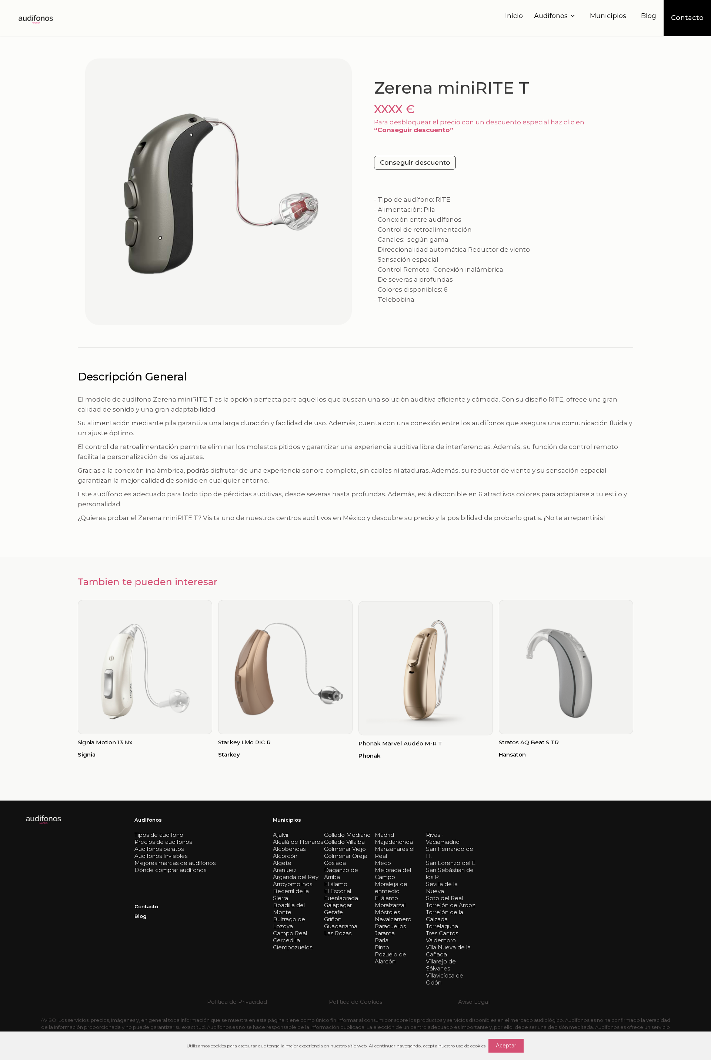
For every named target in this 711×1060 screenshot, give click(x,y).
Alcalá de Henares (298, 841)
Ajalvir (281, 834)
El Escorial (337, 891)
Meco (383, 862)
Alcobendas (289, 848)
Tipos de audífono (158, 834)
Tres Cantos (442, 933)
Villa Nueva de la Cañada (448, 951)
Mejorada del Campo (393, 873)
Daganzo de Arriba (341, 873)
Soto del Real (444, 898)
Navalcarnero (393, 919)
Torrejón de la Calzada (444, 916)
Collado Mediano (347, 834)
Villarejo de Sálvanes (441, 965)
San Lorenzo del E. (451, 862)
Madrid (384, 834)
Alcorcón (285, 855)
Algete (282, 862)
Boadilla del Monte (289, 909)
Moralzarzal (390, 905)
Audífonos (148, 820)
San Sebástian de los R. (450, 873)
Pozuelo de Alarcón (390, 958)
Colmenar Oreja (345, 855)
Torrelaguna (442, 926)
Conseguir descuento (415, 162)
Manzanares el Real (394, 852)
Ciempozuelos (292, 947)
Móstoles (387, 912)
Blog (648, 16)
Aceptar (506, 1045)
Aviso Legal (474, 1001)
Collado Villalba (344, 841)
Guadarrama (340, 926)
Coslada (335, 862)
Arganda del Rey (295, 876)
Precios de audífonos (163, 841)
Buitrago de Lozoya (289, 923)
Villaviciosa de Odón (444, 979)
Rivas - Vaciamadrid (443, 838)
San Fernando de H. (449, 852)
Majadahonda (394, 841)
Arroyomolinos (292, 884)
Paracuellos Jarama (390, 930)
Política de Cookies (355, 1001)
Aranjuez (285, 869)
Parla (381, 940)
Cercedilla (286, 940)
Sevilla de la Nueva (442, 887)
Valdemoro (441, 940)
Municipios (608, 16)
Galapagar (338, 905)
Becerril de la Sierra (291, 895)
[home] (35, 18)
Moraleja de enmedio (391, 887)
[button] (556, 16)
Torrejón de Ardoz (450, 905)
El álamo (335, 884)
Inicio (514, 16)
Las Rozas (337, 933)
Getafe (333, 912)
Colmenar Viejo (345, 848)
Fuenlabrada (341, 898)
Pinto (382, 947)
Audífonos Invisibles (160, 855)
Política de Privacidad (237, 1001)
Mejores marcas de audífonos (175, 862)
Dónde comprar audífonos (170, 869)
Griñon (332, 919)
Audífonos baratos (159, 848)
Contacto (146, 906)
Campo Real (290, 933)
